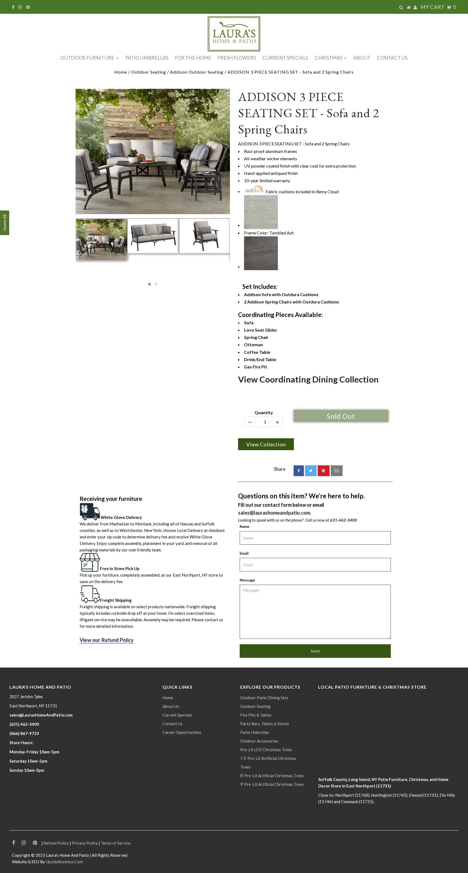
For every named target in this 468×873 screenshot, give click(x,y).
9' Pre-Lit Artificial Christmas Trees (272, 784)
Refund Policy (56, 843)
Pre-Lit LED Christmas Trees (266, 749)
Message (247, 580)
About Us (170, 706)
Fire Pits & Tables (256, 714)
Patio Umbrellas (254, 732)
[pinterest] (324, 470)
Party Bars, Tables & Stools (264, 723)
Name (244, 526)
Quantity (264, 412)
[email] (337, 470)
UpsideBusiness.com (64, 861)
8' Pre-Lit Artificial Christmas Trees (272, 775)
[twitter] (311, 470)
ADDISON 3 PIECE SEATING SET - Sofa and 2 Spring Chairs (308, 113)
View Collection (266, 444)
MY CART (438, 7)
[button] (149, 284)
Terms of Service (116, 843)
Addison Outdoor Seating (196, 71)
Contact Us (172, 723)
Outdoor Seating (148, 71)
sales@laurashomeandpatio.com (274, 513)
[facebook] (299, 470)
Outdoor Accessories (259, 740)
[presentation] (71, 254)
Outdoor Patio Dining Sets (264, 697)
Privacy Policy (85, 843)
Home (120, 71)
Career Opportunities (181, 732)
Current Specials (177, 714)
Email (244, 553)
